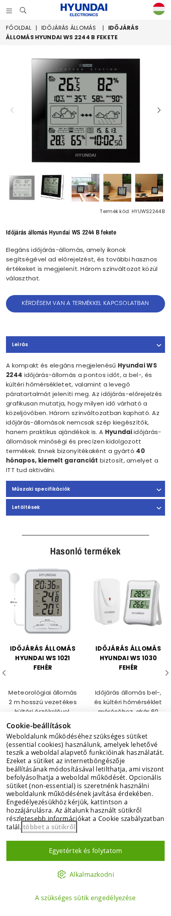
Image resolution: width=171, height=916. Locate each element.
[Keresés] (23, 10)
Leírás (20, 344)
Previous (12, 110)
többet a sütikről (49, 827)
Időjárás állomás (68, 28)
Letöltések (26, 507)
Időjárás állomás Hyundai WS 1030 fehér (128, 658)
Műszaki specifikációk (41, 489)
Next (159, 110)
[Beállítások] (157, 10)
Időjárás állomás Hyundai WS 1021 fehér (43, 658)
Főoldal (18, 28)
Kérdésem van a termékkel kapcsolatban (85, 303)
